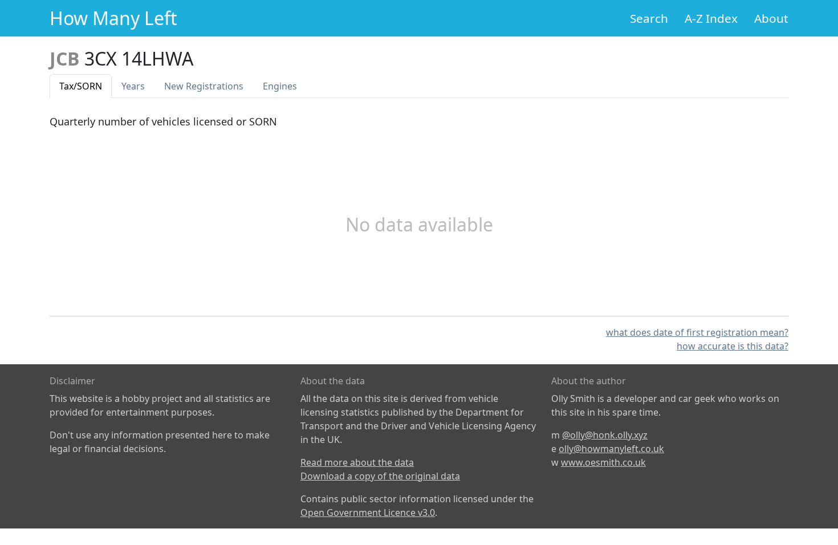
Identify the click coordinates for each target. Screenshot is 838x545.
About (771, 18)
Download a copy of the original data (380, 476)
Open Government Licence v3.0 (367, 512)
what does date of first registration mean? (697, 332)
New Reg (203, 86)
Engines (280, 86)
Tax (80, 86)
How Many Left (113, 18)
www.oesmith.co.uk (603, 462)
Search (649, 18)
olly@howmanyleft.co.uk (611, 448)
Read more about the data (357, 462)
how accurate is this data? (732, 346)
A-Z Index (711, 18)
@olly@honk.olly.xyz (605, 435)
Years (133, 86)
